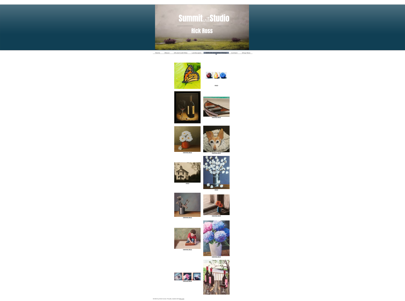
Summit (191, 18)
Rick (196, 31)
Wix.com (181, 299)
